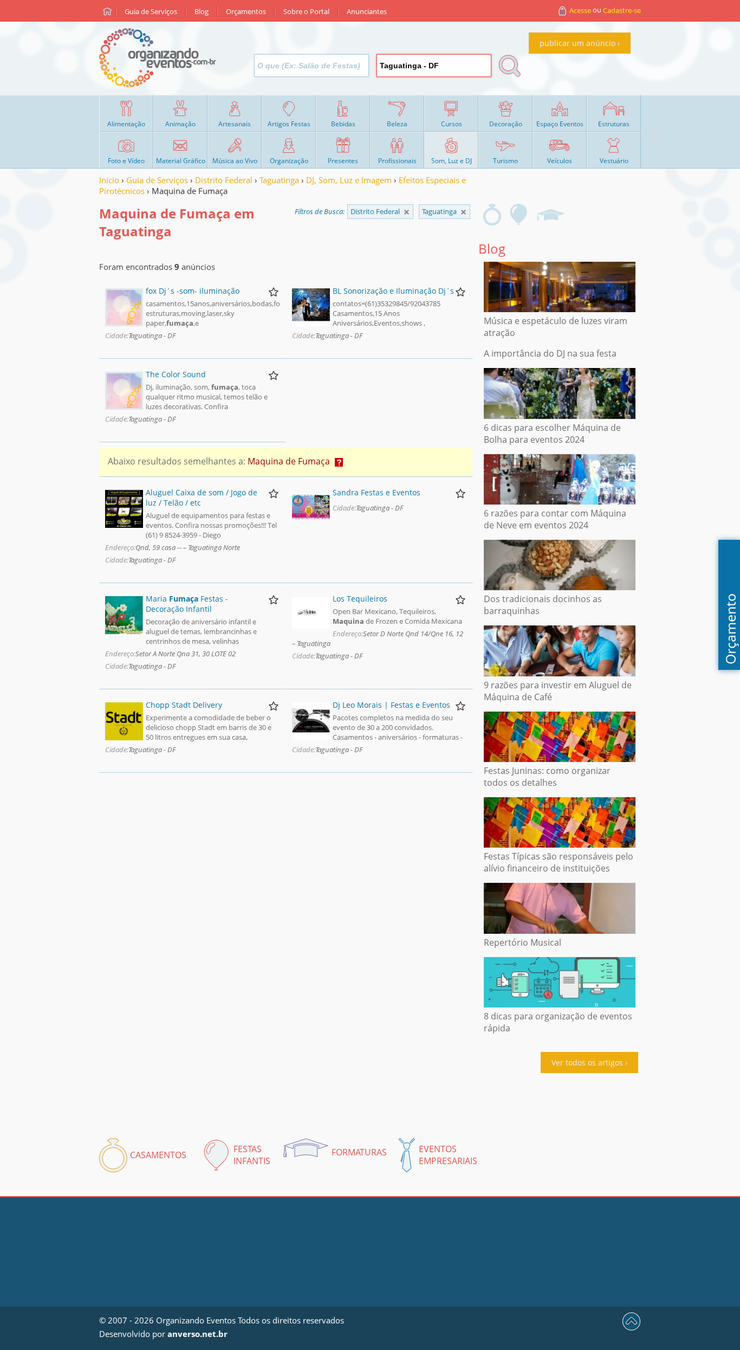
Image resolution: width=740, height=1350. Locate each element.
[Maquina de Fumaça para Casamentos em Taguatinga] (492, 214)
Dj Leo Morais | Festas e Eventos (391, 705)
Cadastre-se (622, 10)
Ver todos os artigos (587, 1062)
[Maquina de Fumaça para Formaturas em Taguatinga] (550, 214)
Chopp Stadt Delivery (184, 705)
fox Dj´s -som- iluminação (192, 291)
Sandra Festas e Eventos (376, 492)
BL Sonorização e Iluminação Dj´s (393, 291)
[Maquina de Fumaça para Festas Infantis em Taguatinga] (519, 214)
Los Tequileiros (360, 598)
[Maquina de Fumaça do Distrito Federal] (463, 212)
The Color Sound (176, 374)
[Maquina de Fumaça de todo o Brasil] (406, 212)
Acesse (580, 10)
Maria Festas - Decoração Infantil (187, 603)
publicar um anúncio (577, 43)
